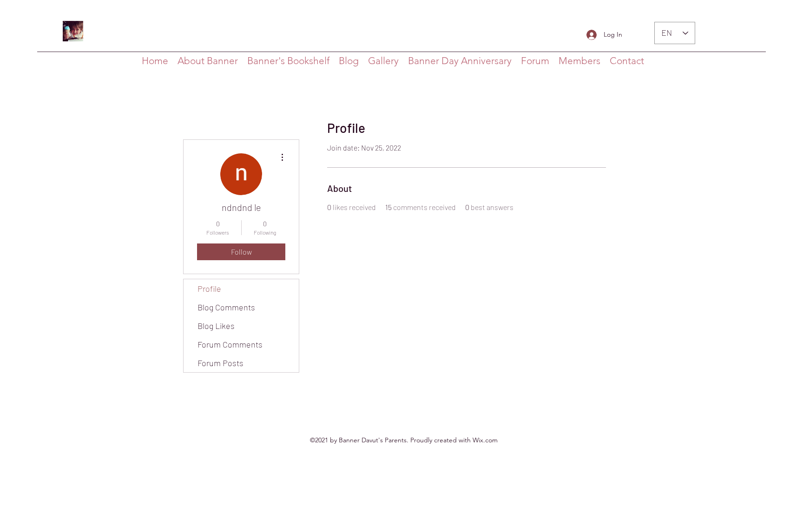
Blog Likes (216, 326)
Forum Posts (220, 363)
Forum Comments (230, 344)
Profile (209, 288)
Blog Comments (226, 307)
